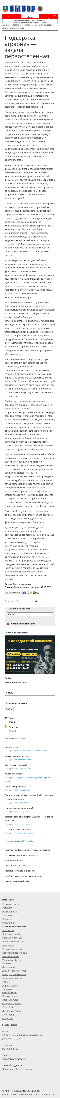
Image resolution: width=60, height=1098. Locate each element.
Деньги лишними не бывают (18, 755)
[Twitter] (28, 592)
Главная (6, 24)
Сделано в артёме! (12, 937)
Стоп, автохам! (12, 746)
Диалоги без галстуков (14, 970)
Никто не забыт (10, 956)
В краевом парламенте (14, 978)
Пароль (9, 692)
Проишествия (9, 996)
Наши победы (9, 911)
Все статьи (8, 930)
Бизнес (6, 981)
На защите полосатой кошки (18, 829)
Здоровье (7, 989)
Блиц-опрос (8, 945)
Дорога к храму (10, 985)
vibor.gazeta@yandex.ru (14, 1058)
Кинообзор (8, 1007)
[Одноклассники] (31, 592)
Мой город (26, 24)
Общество (36, 751)
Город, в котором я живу (16, 865)
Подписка (7, 919)
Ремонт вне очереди (14, 773)
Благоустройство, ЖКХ (23, 777)
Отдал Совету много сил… (17, 786)
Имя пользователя (16, 682)
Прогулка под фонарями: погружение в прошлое (27, 849)
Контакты (7, 915)
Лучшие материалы (22, 751)
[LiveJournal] (37, 592)
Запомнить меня (17, 703)
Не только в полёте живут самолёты (21, 855)
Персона (6, 963)
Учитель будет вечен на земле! (19, 807)
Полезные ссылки (14, 729)
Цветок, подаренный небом (17, 881)
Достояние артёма (12, 934)
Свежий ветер (20, 833)
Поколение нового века (14, 952)
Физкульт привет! (11, 1003)
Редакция (7, 907)
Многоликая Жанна (14, 860)
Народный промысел (13, 941)
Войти (9, 709)
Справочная (8, 922)
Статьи (15, 24)
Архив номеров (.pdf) (23, 623)
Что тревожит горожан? (16, 764)
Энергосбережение (12, 949)
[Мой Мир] (34, 592)
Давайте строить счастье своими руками (23, 875)
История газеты (10, 904)
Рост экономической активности (20, 870)
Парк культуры (10, 999)
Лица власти (19, 760)
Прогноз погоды (13, 720)
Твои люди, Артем (11, 960)
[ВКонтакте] (24, 592)
